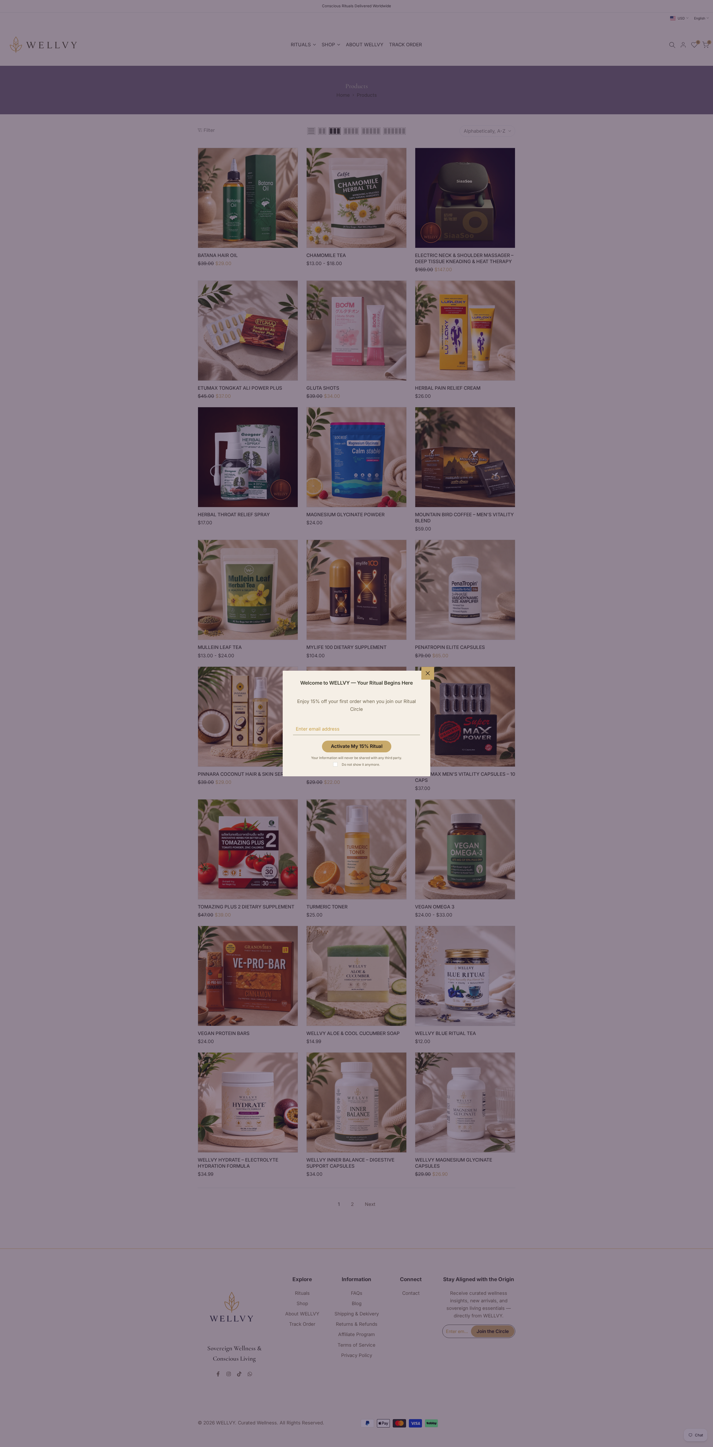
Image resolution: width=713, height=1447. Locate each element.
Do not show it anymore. (361, 764)
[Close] (427, 673)
